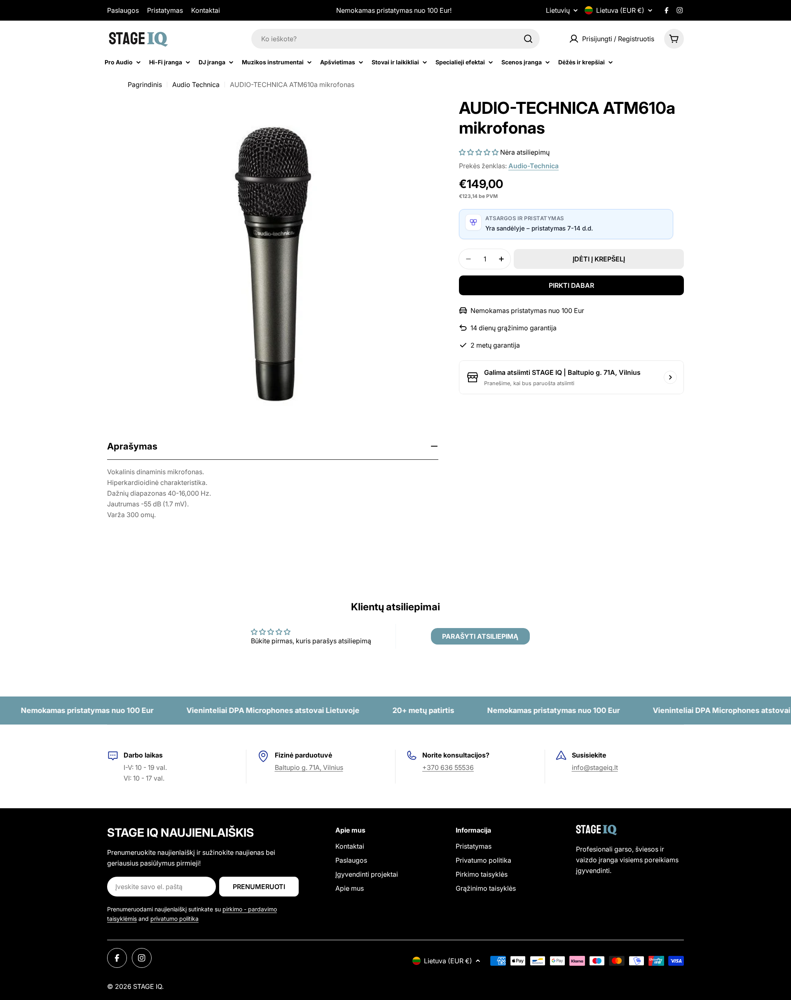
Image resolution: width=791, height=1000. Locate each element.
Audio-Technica (533, 166)
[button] (478, 152)
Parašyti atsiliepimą (480, 636)
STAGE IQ (147, 986)
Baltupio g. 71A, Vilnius (309, 767)
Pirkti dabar (571, 285)
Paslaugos (123, 10)
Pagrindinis (145, 84)
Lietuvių (558, 10)
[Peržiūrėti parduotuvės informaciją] (670, 377)
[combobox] (395, 39)
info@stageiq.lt (595, 767)
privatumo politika (174, 918)
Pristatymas (165, 10)
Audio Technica (196, 84)
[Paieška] (528, 39)
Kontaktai (205, 10)
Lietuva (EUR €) (620, 10)
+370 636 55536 (448, 767)
